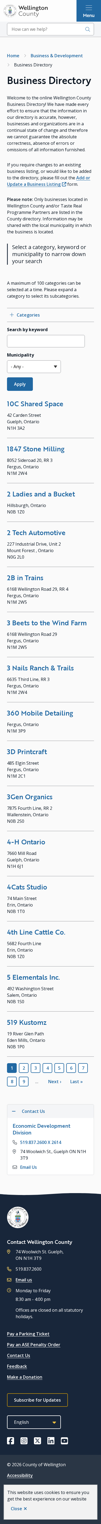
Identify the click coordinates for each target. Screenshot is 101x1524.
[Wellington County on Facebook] (10, 1441)
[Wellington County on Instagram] (23, 1441)
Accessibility (20, 1475)
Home (13, 56)
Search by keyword (27, 330)
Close (16, 1509)
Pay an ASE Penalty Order (33, 1345)
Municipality (20, 355)
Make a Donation (24, 1377)
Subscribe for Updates (37, 1400)
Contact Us (18, 1355)
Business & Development (57, 56)
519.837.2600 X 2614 (40, 1142)
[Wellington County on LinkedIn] (50, 1441)
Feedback (17, 1366)
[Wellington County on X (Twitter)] (37, 1441)
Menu (89, 15)
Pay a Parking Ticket (28, 1334)
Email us (24, 1280)
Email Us (28, 1167)
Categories (28, 315)
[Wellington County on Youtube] (64, 1441)
